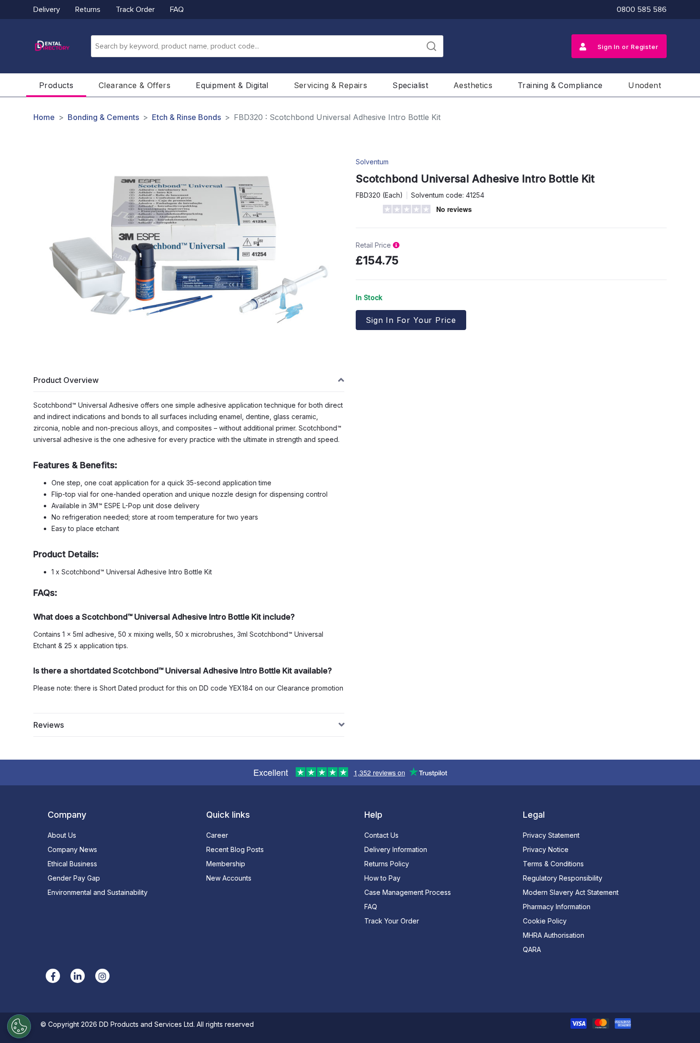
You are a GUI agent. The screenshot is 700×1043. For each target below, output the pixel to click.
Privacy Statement (551, 835)
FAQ (177, 9)
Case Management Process (407, 892)
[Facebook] (52, 975)
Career (217, 835)
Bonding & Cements (103, 117)
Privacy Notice (546, 849)
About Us (62, 835)
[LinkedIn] (77, 975)
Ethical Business (72, 864)
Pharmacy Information (556, 907)
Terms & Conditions (553, 864)
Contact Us (381, 835)
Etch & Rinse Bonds (186, 117)
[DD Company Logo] (51, 46)
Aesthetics (472, 85)
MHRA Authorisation (553, 935)
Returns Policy (386, 864)
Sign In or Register (627, 46)
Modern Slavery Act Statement (571, 892)
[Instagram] (102, 975)
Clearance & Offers (134, 85)
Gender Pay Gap (74, 878)
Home (44, 117)
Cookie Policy (545, 921)
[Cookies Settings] (19, 1026)
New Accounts (228, 878)
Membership (225, 864)
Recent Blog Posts (235, 849)
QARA (532, 949)
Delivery (46, 9)
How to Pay (382, 878)
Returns (87, 9)
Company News (72, 849)
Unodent (644, 85)
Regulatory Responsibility (562, 878)
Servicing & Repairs (331, 85)
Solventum (372, 162)
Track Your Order (391, 921)
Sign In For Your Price (411, 320)
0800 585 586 (642, 9)
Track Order (135, 9)
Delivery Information (395, 849)
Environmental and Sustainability (98, 892)
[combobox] (267, 46)
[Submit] (431, 46)
